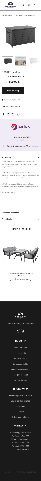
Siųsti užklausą (13, 91)
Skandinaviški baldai (7, 15)
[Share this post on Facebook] (3, 114)
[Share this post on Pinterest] (13, 114)
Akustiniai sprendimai (20, 369)
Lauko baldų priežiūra (20, 401)
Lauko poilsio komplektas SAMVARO (20, 273)
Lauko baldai (18, 15)
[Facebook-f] (18, 331)
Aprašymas (6, 157)
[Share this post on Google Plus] (18, 114)
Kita (18, 106)
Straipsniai (20, 406)
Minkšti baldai (20, 348)
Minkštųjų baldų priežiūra (20, 395)
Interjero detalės (20, 375)
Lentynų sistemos (21, 380)
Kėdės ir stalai (20, 359)
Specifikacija (7, 219)
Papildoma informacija (10, 213)
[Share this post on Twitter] (8, 114)
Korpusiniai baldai (20, 364)
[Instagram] (23, 331)
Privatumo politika (20, 417)
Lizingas (20, 412)
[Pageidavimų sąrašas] (25, 265)
